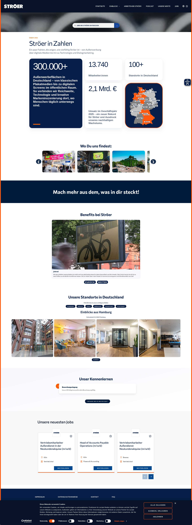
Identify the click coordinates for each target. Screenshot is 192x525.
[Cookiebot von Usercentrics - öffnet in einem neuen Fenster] (26, 521)
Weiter (102, 282)
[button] (119, 6)
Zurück (90, 282)
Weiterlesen (63, 468)
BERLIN (80, 306)
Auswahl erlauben (158, 511)
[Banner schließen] (175, 503)
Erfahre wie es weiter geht (97, 401)
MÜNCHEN (97, 306)
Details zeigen (119, 521)
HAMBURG (70, 306)
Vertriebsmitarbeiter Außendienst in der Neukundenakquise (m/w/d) (55, 445)
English (183, 10)
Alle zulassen (158, 505)
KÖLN (88, 306)
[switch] (71, 521)
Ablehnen (158, 517)
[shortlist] (71, 436)
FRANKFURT (109, 306)
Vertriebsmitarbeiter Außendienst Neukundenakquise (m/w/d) (135, 445)
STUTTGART (121, 306)
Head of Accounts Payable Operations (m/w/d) (94, 444)
